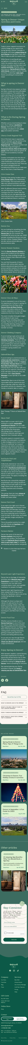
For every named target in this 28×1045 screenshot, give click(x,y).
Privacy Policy (13, 1038)
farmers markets (6, 536)
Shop (2, 1009)
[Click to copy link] (2, 680)
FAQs (16, 992)
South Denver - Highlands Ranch (20, 1019)
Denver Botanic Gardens (15, 251)
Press (2, 987)
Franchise (3, 982)
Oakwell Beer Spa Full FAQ (14, 697)
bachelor (18, 524)
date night (19, 73)
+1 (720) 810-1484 (6, 1028)
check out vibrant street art (10, 642)
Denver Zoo (5, 233)
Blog (2, 984)
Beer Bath (17, 980)
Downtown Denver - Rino (7, 1019)
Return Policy (4, 1038)
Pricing (16, 989)
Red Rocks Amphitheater (17, 468)
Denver (13, 1023)
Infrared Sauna (18, 982)
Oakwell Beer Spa (7, 362)
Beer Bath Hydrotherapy (9, 366)
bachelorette (5, 526)
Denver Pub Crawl (7, 507)
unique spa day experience (10, 360)
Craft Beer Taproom (20, 987)
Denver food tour (7, 623)
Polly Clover (16, 15)
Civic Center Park (7, 179)
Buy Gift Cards (5, 998)
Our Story (3, 980)
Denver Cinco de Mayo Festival (11, 307)
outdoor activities (7, 67)
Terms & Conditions (23, 1038)
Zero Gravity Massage (20, 984)
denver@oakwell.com (7, 1025)
